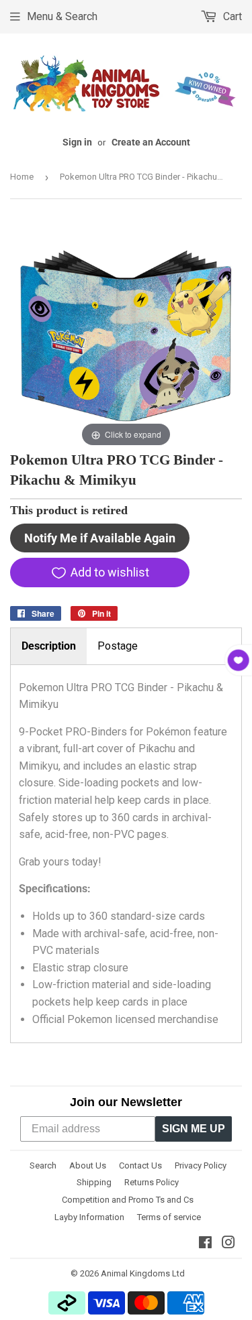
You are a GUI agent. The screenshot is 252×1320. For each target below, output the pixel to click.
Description (49, 646)
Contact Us (140, 1165)
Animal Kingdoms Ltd (143, 1273)
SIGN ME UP (193, 1128)
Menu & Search (62, 16)
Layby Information (89, 1217)
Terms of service (169, 1217)
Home (22, 177)
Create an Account (151, 142)
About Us (87, 1165)
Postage (117, 646)
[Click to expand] (126, 334)
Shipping (94, 1182)
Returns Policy (151, 1182)
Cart (231, 16)
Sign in (77, 142)
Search (43, 1165)
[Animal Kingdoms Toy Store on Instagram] (228, 1244)
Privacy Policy (200, 1165)
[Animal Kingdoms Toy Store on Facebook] (205, 1244)
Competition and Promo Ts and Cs (128, 1200)
